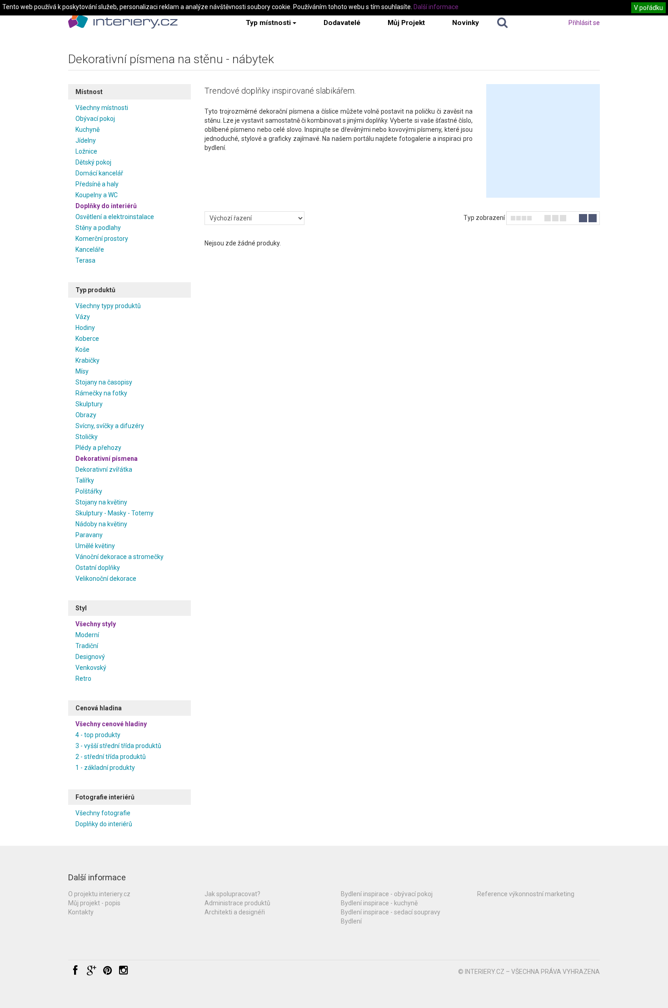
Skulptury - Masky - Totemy (114, 513)
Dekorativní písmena (106, 458)
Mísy (82, 371)
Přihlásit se (584, 22)
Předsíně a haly (97, 184)
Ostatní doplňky (97, 567)
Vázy (82, 316)
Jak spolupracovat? (232, 894)
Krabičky (87, 360)
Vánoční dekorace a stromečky (119, 556)
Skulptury (89, 404)
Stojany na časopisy (103, 382)
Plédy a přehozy (98, 447)
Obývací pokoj (95, 118)
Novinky (465, 23)
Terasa (85, 260)
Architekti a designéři (234, 912)
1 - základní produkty (105, 767)
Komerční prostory (101, 238)
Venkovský (90, 667)
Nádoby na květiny (101, 524)
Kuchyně (87, 129)
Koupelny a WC (96, 195)
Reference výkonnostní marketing (525, 894)
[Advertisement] (543, 141)
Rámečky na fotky (101, 393)
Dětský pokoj (93, 162)
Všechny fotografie (102, 813)
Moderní (87, 635)
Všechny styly (95, 624)
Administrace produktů (237, 903)
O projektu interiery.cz (99, 894)
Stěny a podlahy (98, 227)
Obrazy (85, 415)
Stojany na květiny (101, 502)
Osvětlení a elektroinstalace (114, 216)
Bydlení (351, 921)
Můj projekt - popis (94, 903)
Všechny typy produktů (108, 305)
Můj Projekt (406, 23)
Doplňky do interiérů (106, 206)
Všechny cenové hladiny (111, 724)
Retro (83, 678)
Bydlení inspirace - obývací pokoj (387, 894)
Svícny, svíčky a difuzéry (109, 425)
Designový (90, 656)
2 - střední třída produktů (110, 756)
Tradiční (86, 645)
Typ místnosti (268, 23)
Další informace (436, 6)
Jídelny (85, 140)
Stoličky (86, 436)
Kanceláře (89, 249)
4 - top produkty (97, 735)
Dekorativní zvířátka (103, 469)
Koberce (87, 338)
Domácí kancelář (99, 173)
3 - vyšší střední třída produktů (118, 745)
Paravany (89, 535)
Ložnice (86, 151)
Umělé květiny (95, 545)
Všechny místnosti (101, 107)
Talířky (84, 480)
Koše (82, 349)
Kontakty (81, 912)
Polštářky (88, 491)
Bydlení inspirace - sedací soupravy (390, 912)
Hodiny (85, 327)
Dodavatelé (342, 23)
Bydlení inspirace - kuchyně (379, 903)
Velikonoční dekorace (105, 578)
